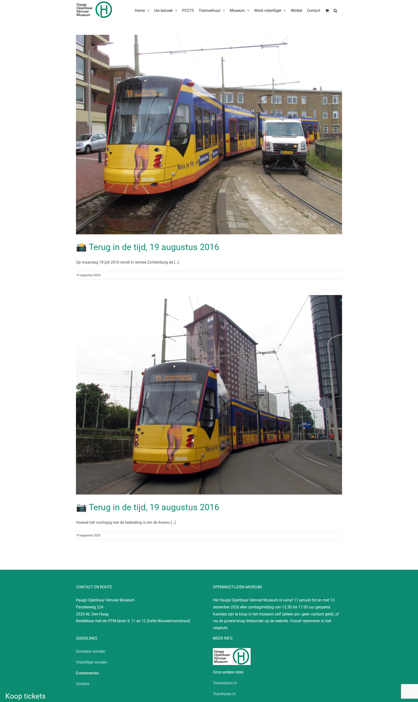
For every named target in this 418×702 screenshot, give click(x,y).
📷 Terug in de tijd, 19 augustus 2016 (147, 507)
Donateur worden (90, 651)
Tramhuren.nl (224, 694)
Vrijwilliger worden (91, 662)
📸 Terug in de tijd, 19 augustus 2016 (147, 247)
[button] (335, 10)
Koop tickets (25, 696)
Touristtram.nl (225, 683)
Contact (82, 683)
